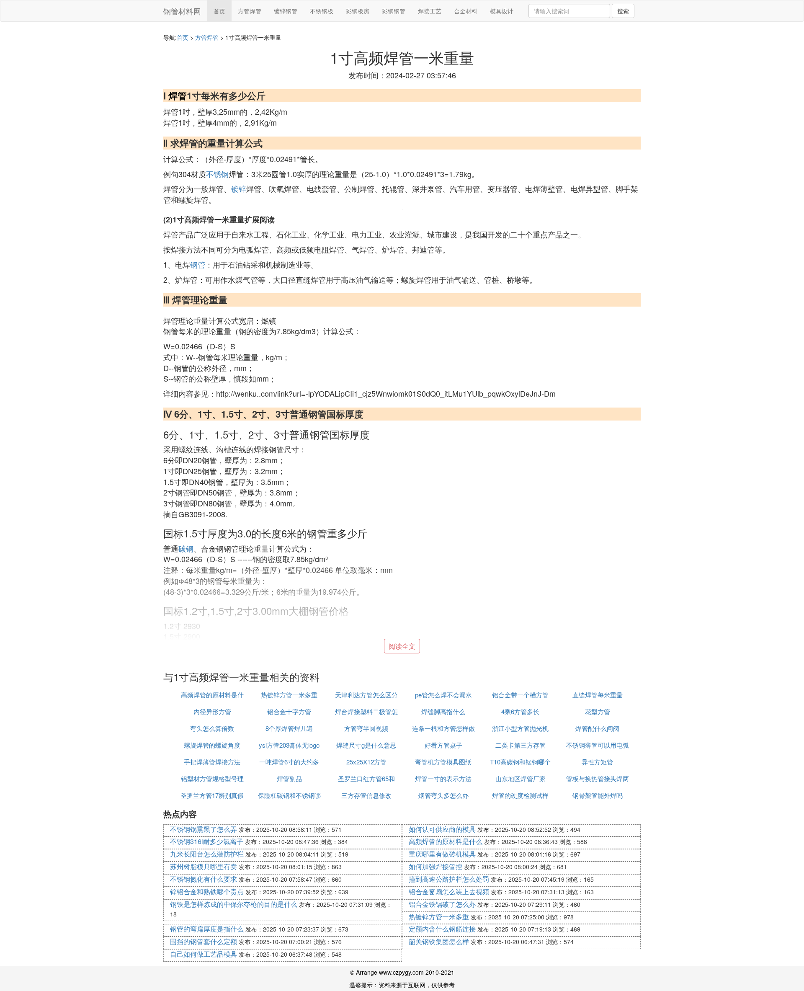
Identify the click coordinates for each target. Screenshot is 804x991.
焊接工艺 (429, 11)
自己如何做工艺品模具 (203, 954)
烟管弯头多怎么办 (443, 795)
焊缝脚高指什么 (443, 711)
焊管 (177, 95)
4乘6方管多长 (520, 711)
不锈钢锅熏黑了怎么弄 (203, 829)
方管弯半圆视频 (366, 728)
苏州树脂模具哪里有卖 (203, 866)
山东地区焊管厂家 (520, 778)
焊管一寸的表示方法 (443, 778)
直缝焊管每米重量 (597, 694)
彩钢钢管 (393, 11)
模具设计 (501, 11)
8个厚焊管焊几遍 (289, 728)
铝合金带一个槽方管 (520, 694)
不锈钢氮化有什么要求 (203, 879)
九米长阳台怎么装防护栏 (207, 854)
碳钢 (185, 548)
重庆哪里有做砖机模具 (442, 854)
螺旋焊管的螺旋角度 (212, 745)
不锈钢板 (321, 11)
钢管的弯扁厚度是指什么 (207, 929)
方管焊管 (249, 11)
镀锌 (238, 188)
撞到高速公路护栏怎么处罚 (449, 879)
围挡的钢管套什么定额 (203, 941)
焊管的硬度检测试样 (520, 795)
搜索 (623, 11)
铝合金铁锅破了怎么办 (442, 904)
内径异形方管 (212, 711)
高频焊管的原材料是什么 (445, 841)
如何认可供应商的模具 (442, 829)
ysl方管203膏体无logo (289, 745)
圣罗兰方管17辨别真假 (212, 795)
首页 (219, 11)
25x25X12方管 (366, 761)
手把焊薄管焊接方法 (212, 761)
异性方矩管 (597, 761)
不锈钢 (217, 173)
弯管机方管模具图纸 (443, 761)
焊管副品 (289, 778)
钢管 (197, 264)
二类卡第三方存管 (520, 745)
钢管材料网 (182, 10)
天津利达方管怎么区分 (366, 694)
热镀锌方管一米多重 (289, 694)
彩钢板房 (357, 11)
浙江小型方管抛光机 (520, 728)
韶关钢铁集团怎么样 (439, 941)
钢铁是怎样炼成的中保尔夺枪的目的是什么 (233, 904)
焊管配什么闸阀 (597, 728)
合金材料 (465, 11)
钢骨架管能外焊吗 (597, 795)
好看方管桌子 (443, 745)
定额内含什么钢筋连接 (442, 929)
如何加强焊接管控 (435, 866)
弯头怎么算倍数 (212, 728)
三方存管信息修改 (366, 795)
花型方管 (597, 711)
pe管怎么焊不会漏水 (443, 694)
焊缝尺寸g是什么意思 (366, 745)
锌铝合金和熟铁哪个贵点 (207, 891)
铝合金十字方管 (289, 711)
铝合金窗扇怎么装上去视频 (449, 891)
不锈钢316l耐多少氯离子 (206, 841)
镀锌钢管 (285, 11)
